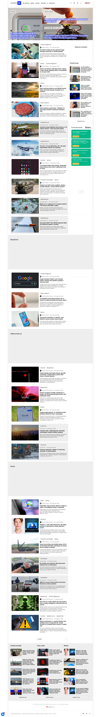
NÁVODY (37, 3)
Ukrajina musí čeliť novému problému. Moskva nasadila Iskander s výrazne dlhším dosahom (52, 185)
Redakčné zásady (39, 713)
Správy (42, 63)
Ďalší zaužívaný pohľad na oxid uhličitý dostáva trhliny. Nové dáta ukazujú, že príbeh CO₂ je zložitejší (53, 90)
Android (42, 160)
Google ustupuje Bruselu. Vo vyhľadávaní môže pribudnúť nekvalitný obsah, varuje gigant (53, 413)
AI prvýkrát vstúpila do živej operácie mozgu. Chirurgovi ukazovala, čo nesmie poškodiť (52, 50)
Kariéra (50, 713)
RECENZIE (43, 3)
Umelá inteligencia (45, 44)
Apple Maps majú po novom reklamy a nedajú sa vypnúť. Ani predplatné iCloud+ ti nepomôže (53, 506)
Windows (43, 519)
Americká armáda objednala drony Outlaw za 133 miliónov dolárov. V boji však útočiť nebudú (53, 127)
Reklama (46, 713)
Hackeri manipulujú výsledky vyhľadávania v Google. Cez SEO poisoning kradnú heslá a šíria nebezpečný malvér (53, 394)
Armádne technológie (46, 179)
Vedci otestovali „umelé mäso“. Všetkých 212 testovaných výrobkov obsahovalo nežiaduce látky (52, 109)
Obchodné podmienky (16, 713)
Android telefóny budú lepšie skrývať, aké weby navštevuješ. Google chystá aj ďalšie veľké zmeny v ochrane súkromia (53, 374)
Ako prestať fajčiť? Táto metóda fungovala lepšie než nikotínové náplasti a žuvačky (53, 223)
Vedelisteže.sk (44, 199)
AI (47, 3)
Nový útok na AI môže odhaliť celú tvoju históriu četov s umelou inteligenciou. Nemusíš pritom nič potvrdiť (53, 603)
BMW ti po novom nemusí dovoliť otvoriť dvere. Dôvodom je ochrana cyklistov (53, 583)
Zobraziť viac (81, 121)
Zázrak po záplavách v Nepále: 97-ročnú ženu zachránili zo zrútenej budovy (52, 450)
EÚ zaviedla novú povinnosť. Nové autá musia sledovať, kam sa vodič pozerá (52, 564)
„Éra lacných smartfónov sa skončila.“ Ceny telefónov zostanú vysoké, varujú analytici (52, 318)
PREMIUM (27, 3)
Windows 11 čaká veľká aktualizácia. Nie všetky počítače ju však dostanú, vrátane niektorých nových (53, 526)
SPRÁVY (32, 3)
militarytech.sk (44, 122)
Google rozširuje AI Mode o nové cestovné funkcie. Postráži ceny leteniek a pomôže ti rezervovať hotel (51, 280)
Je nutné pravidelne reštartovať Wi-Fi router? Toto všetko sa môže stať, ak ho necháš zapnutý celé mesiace (23, 36)
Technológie (48, 28)
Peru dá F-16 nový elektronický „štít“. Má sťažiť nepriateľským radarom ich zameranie (53, 146)
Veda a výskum (49, 11)
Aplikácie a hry (51, 616)
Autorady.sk (43, 558)
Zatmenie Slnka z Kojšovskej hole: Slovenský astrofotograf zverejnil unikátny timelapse (52, 431)
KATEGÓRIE (52, 3)
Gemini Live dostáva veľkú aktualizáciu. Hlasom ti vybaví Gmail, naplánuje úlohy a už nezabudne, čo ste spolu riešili (53, 70)
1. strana (39, 639)
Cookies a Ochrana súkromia (28, 713)
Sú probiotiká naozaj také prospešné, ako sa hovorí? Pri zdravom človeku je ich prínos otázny (53, 299)
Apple (42, 500)
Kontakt (54, 713)
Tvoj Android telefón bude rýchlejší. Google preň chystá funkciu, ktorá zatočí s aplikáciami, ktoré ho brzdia (53, 167)
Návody (13, 11)
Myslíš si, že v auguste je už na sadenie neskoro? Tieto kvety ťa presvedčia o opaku (53, 204)
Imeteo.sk (43, 426)
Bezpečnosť (50, 367)
